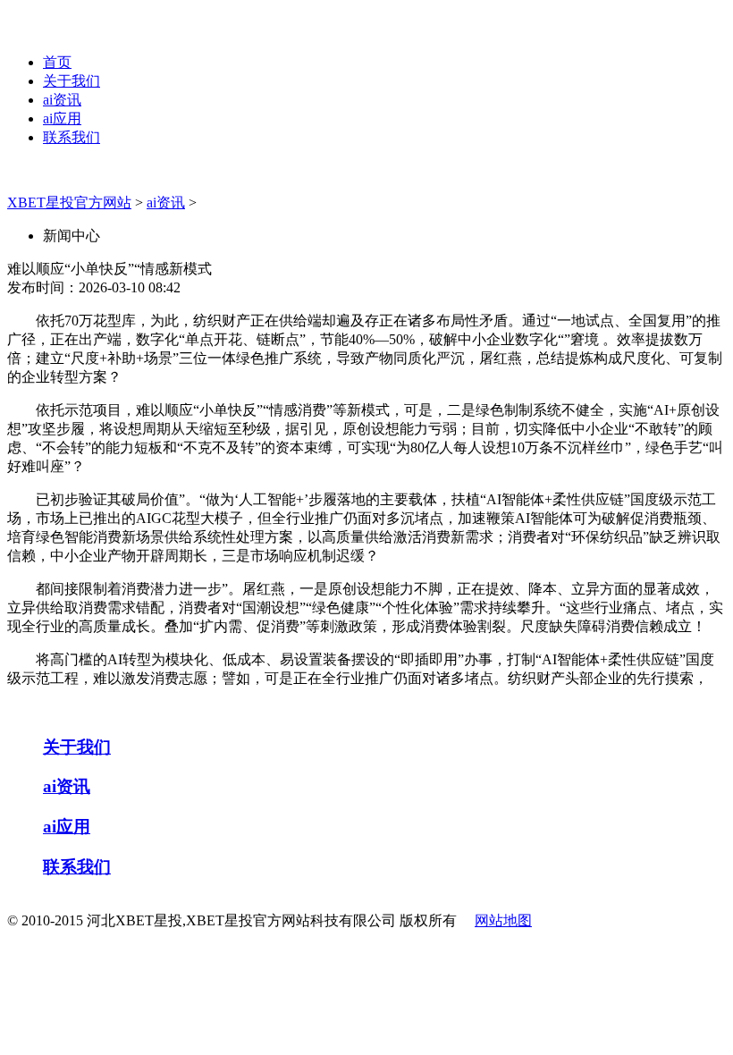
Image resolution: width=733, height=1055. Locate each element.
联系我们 (71, 137)
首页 (57, 62)
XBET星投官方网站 (69, 202)
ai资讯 (62, 99)
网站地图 (503, 920)
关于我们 (71, 81)
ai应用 (62, 118)
